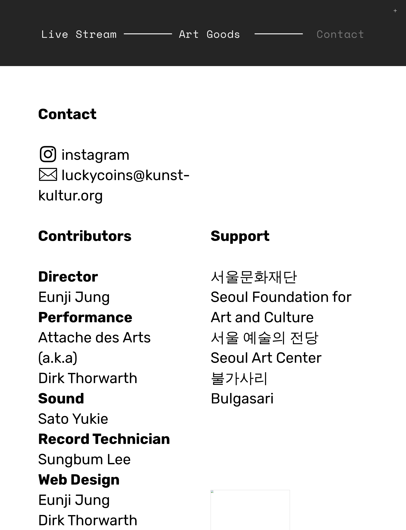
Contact (341, 34)
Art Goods (210, 34)
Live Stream (79, 34)
